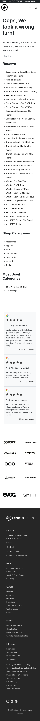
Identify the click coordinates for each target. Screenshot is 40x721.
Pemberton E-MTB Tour (16, 95)
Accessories (11, 241)
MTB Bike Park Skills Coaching (19, 87)
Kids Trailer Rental (14, 79)
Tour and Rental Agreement (17, 671)
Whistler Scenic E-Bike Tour (18, 193)
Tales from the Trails (15, 286)
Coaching (10, 578)
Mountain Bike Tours (14, 568)
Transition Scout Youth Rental (19, 165)
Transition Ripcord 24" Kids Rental (21, 161)
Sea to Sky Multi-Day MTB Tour (19, 107)
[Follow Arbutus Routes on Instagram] (7, 701)
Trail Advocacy (12, 609)
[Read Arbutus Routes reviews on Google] (16, 701)
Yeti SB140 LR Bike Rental (17, 216)
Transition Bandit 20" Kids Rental (20, 142)
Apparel (9, 245)
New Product (11, 257)
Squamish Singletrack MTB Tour (20, 138)
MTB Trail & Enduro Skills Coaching (21, 91)
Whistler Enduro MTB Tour (17, 189)
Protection (10, 261)
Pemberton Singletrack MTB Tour (20, 99)
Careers (9, 612)
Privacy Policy (11, 685)
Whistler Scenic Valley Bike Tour (20, 196)
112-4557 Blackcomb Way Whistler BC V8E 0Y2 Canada (16, 538)
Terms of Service (13, 689)
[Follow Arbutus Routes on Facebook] (12, 701)
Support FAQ (11, 652)
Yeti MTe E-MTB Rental (16, 212)
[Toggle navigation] (30, 7)
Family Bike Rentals (14, 632)
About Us (10, 595)
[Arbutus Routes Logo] (4, 7)
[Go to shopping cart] (36, 7)
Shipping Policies (13, 678)
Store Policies (11, 659)
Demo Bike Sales (13, 656)
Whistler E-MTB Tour (15, 185)
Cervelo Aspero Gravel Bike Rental (21, 72)
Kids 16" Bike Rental (15, 76)
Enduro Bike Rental (14, 625)
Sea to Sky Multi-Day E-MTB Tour (20, 103)
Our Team (10, 290)
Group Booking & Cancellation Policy (21, 668)
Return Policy (11, 682)
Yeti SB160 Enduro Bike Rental (19, 220)
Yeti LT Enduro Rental (15, 204)
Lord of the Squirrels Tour (17, 83)
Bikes (8, 249)
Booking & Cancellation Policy (18, 664)
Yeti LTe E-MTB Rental (15, 208)
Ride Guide (10, 602)
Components (11, 253)
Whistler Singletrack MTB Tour (19, 200)
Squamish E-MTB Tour (15, 134)
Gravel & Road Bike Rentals (17, 636)
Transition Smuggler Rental (18, 169)
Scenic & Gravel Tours (15, 575)
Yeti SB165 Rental (13, 224)
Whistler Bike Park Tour (16, 181)
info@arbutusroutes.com (16, 555)
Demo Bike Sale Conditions (17, 675)
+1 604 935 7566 (12, 552)
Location (9, 591)
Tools (8, 265)
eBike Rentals (11, 629)
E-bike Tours (11, 572)
